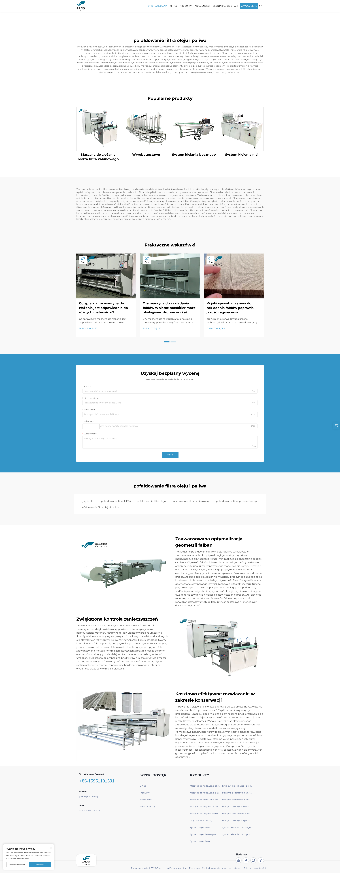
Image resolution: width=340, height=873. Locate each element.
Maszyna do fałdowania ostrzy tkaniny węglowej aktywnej (205, 799)
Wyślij (170, 454)
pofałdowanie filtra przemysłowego (237, 501)
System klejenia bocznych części (237, 834)
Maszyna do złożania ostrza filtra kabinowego (98, 157)
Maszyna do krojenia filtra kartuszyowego (205, 806)
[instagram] (253, 860)
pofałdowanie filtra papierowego (191, 501)
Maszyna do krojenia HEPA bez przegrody (205, 813)
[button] (166, 341)
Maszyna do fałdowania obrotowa (205, 786)
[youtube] (238, 860)
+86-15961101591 (96, 781)
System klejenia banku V (203, 827)
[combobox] (91, 426)
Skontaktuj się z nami (225, 6)
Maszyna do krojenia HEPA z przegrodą (237, 806)
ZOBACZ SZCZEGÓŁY (98, 128)
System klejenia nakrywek (204, 834)
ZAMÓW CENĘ (249, 6)
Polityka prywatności (255, 868)
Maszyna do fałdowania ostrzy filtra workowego (237, 793)
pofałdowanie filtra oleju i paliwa (100, 507)
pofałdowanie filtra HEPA (116, 501)
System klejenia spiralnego (236, 827)
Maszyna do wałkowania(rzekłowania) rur (237, 813)
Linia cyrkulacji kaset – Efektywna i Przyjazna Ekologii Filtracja (237, 786)
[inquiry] (336, 425)
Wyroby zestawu (146, 154)
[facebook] (246, 860)
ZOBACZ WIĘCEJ (88, 328)
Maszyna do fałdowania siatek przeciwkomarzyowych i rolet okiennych (205, 793)
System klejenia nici (241, 154)
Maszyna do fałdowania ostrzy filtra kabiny (237, 799)
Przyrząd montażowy (201, 820)
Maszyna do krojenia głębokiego (237, 820)
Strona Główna (157, 6)
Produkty (186, 6)
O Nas (173, 6)
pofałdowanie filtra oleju (151, 501)
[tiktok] (261, 860)
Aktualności (202, 6)
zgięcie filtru (88, 501)
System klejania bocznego (194, 154)
